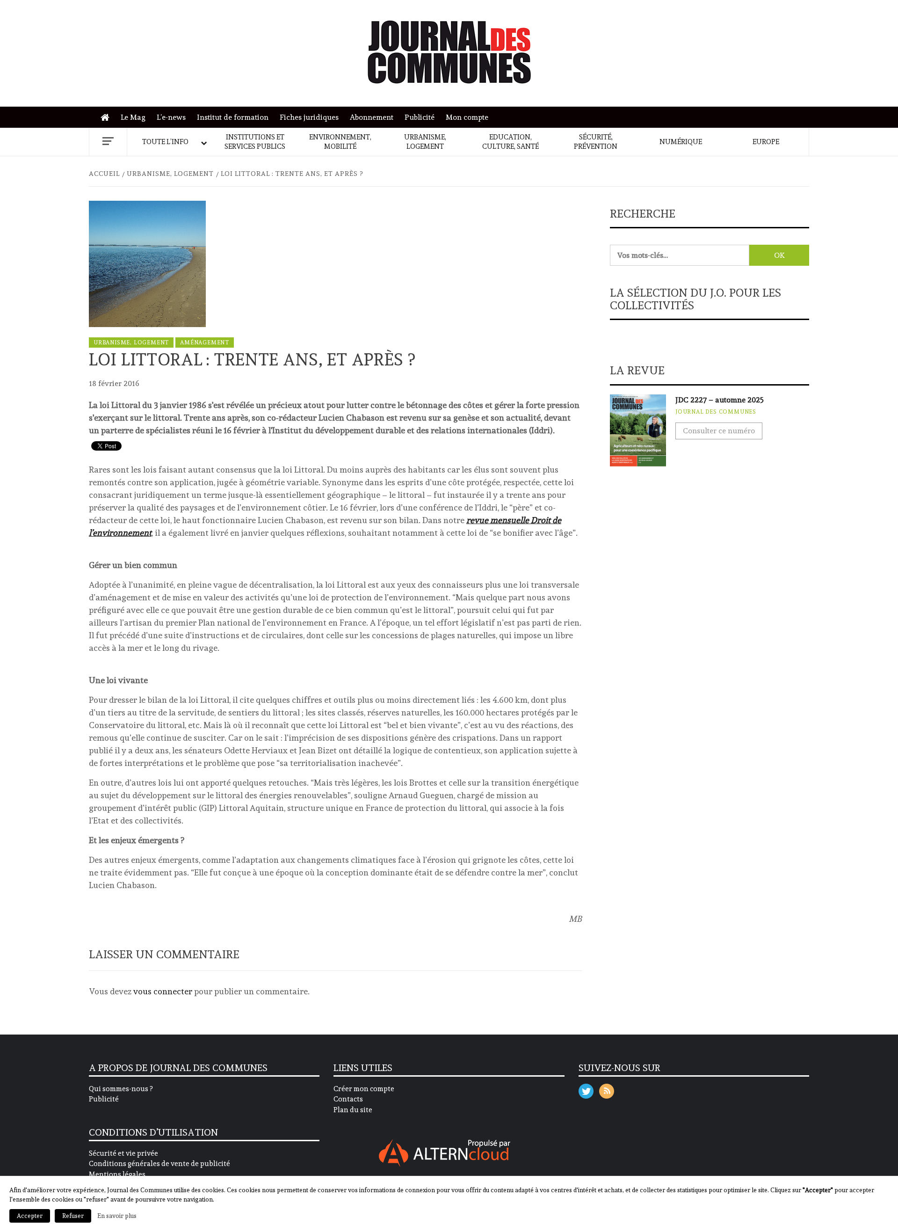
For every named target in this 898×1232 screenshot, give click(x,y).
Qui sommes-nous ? (120, 1089)
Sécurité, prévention (595, 142)
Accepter (30, 1215)
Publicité (420, 117)
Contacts (348, 1099)
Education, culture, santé (510, 142)
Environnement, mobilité (340, 142)
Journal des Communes (715, 412)
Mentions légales (117, 1174)
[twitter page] (586, 1089)
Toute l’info (165, 142)
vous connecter (162, 991)
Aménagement (204, 342)
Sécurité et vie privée (123, 1153)
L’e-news (171, 117)
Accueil (107, 118)
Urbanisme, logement (425, 142)
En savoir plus (117, 1215)
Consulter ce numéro (719, 430)
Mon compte (467, 117)
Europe (766, 142)
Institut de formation (232, 117)
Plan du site (352, 1110)
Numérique (680, 142)
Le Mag (133, 117)
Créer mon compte (363, 1089)
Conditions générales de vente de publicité (159, 1163)
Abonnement (371, 117)
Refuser (73, 1215)
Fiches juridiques (309, 117)
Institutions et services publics (254, 142)
